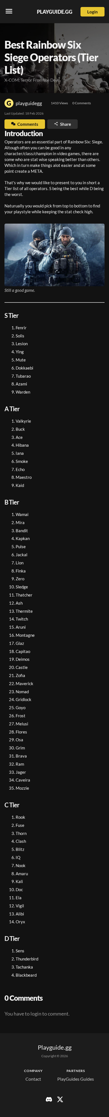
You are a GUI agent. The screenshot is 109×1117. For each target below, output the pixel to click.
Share (65, 124)
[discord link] (48, 1101)
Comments (27, 124)
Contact (33, 1078)
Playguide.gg (54, 12)
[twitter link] (60, 1101)
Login (92, 11)
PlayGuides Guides (75, 1078)
